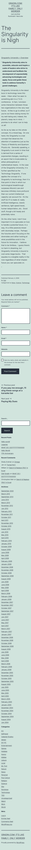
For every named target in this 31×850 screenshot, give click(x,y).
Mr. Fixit (4, 766)
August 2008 (6, 579)
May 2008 (5, 588)
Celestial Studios (7, 737)
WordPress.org (6, 824)
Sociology (4, 789)
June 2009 (5, 552)
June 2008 (5, 585)
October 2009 (6, 546)
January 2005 (6, 705)
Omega (17, 462)
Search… (4, 418)
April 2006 (5, 661)
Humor (3, 754)
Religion (4, 781)
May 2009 (5, 555)
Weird (3, 801)
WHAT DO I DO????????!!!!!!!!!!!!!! (12, 447)
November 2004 (7, 711)
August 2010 (5, 529)
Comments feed (7, 821)
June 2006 (5, 655)
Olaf (4, 280)
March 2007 (5, 629)
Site (2, 787)
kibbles (3, 757)
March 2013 (5, 503)
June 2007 (5, 620)
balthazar (4, 734)
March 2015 (5, 494)
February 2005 (6, 702)
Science (18, 283)
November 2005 (7, 675)
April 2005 (5, 696)
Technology (26, 283)
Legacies (4, 444)
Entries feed (5, 818)
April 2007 (5, 626)
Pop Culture (5, 778)
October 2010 (6, 526)
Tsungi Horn (11, 465)
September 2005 (7, 681)
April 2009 (5, 558)
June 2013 (5, 500)
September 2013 (7, 497)
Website (4, 349)
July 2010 (4, 532)
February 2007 (6, 631)
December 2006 (7, 637)
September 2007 (7, 611)
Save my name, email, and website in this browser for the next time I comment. (16, 362)
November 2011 (7, 514)
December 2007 (7, 602)
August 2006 (6, 649)
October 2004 (6, 714)
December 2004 (7, 708)
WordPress (20, 842)
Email (3, 338)
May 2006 (5, 658)
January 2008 (6, 599)
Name (4, 327)
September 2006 (7, 646)
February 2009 (6, 561)
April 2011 (4, 520)
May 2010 (4, 535)
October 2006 (6, 643)
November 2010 (7, 523)
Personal (4, 775)
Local (3, 763)
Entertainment (6, 745)
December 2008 (7, 567)
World (3, 807)
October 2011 (6, 517)
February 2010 (6, 541)
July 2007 (4, 617)
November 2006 (7, 640)
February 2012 (6, 511)
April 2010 (5, 538)
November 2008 (7, 570)
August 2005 (6, 684)
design (3, 740)
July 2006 (4, 652)
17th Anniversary (7, 453)
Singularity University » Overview (14, 58)
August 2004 (6, 719)
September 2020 (7, 491)
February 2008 (6, 596)
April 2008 (5, 590)
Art (2, 731)
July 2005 (4, 687)
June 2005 (5, 690)
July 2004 (5, 722)
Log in (3, 815)
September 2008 (7, 576)
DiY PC (3, 743)
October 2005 (6, 678)
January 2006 (6, 670)
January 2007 (6, 634)
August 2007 (6, 614)
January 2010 (6, 544)
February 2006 (6, 667)
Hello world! (5, 442)
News (13, 283)
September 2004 (7, 716)
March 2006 (5, 664)
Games (3, 748)
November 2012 (7, 506)
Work (3, 804)
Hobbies (4, 751)
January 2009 (6, 564)
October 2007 (6, 608)
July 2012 (4, 508)
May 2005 (5, 693)
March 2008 (5, 593)
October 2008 (6, 573)
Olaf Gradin (5, 474)
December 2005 (7, 673)
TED (2, 795)
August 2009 (6, 549)
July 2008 (4, 582)
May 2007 (5, 623)
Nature (3, 769)
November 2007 (7, 605)
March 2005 (5, 699)
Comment (5, 306)
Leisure (3, 760)
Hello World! (5, 450)
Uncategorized (6, 798)
